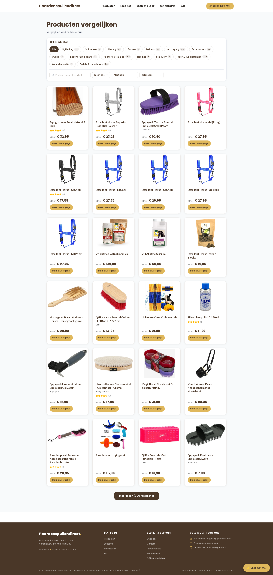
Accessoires (201, 49)
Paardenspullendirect (59, 6)
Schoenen (92, 49)
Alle (54, 49)
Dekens (152, 49)
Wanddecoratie (62, 64)
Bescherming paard (83, 56)
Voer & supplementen (192, 56)
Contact (151, 543)
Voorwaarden (154, 553)
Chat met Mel (222, 6)
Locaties (125, 6)
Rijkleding (70, 49)
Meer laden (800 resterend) (136, 495)
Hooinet (143, 56)
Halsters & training (116, 56)
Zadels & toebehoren (93, 64)
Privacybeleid (154, 548)
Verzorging (175, 49)
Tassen (133, 49)
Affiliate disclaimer (156, 558)
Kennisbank (167, 6)
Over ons (152, 538)
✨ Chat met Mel (256, 567)
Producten (108, 6)
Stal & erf (163, 56)
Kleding (113, 49)
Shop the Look (145, 6)
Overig (57, 56)
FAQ (182, 6)
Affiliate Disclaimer (224, 570)
